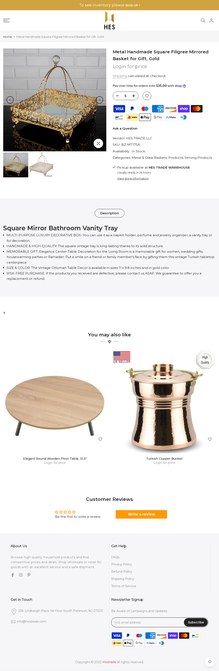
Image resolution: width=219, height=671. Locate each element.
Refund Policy (121, 571)
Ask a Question (125, 128)
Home (7, 36)
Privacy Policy (121, 564)
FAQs (115, 557)
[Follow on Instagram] (21, 575)
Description (109, 213)
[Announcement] (109, 5)
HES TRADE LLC (139, 138)
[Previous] (10, 100)
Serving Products (198, 158)
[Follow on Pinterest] (29, 575)
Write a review (141, 514)
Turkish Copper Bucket (164, 459)
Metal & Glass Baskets (149, 158)
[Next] (99, 100)
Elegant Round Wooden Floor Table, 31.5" (55, 459)
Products (175, 158)
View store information (133, 178)
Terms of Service (123, 586)
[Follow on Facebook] (13, 575)
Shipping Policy (122, 579)
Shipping (120, 76)
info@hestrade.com (31, 621)
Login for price (130, 66)
